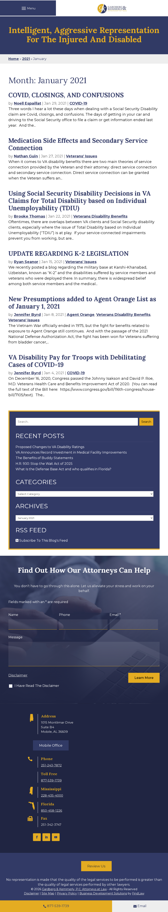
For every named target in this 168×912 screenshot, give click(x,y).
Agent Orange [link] (80, 314)
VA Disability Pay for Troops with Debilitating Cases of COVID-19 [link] (77, 361)
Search (146, 422)
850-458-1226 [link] (51, 810)
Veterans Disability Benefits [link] (100, 216)
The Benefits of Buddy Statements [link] (44, 458)
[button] (27, 8)
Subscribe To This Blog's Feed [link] (43, 540)
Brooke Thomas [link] (29, 216)
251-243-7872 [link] (51, 765)
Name (13, 615)
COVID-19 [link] (78, 103)
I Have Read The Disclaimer (37, 686)
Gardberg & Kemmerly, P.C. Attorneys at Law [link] (74, 889)
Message (15, 637)
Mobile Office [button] (50, 745)
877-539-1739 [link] (51, 780)
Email (115, 615)
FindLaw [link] (138, 893)
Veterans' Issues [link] (81, 156)
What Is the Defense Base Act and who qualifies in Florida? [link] (63, 469)
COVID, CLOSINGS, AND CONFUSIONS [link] (66, 95)
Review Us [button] (96, 866)
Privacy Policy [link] (67, 893)
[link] (112, 8)
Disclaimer (17, 675)
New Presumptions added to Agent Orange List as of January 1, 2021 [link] (82, 302)
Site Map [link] (48, 893)
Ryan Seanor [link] (26, 262)
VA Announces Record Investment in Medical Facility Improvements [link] (71, 452)
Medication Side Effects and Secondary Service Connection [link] (78, 144)
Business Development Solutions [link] (103, 893)
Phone (64, 615)
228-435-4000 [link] (52, 795)
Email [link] (141, 906)
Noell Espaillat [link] (27, 103)
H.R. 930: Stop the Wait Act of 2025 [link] (44, 464)
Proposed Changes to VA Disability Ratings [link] (50, 447)
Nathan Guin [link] (26, 156)
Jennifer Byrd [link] (27, 314)
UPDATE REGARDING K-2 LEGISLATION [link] (68, 253)
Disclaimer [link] (31, 893)
